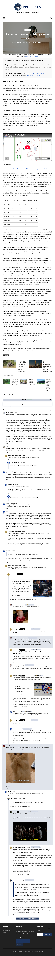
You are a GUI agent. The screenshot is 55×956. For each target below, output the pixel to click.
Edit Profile (18, 929)
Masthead (25, 933)
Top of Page (21, 918)
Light (19, 941)
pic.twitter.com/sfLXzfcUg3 (36, 73)
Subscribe (47, 934)
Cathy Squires (16, 42)
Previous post (21, 361)
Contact (39, 953)
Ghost (42, 951)
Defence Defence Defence (31, 381)
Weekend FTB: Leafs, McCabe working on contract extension (22, 366)
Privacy (17, 953)
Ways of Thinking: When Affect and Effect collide (48, 383)
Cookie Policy (28, 953)
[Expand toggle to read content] (50, 395)
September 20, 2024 (33, 75)
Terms (22, 953)
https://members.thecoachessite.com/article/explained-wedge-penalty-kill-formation (27, 169)
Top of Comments (32, 918)
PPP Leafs (32, 7)
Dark (26, 941)
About (24, 929)
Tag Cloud (31, 931)
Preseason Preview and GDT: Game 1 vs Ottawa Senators (47, 366)
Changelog (18, 933)
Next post (46, 361)
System (19, 944)
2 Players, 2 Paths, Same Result (15, 381)
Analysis (27, 30)
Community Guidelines (21, 931)
